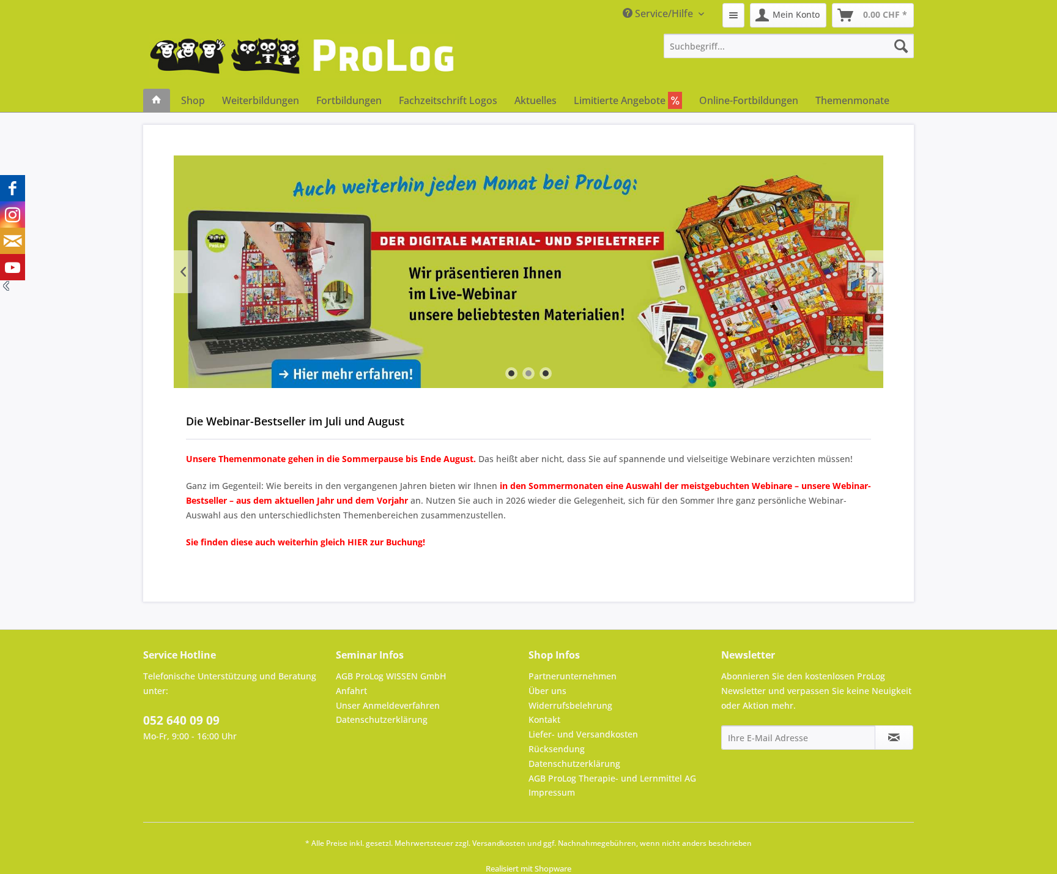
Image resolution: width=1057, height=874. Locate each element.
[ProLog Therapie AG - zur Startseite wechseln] (302, 61)
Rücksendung (556, 749)
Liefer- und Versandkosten (583, 734)
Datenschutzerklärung (382, 719)
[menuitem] (733, 15)
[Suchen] (901, 46)
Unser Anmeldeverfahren (388, 705)
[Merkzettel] (733, 15)
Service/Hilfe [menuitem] (663, 13)
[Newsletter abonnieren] (894, 737)
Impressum (551, 792)
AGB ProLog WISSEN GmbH (391, 676)
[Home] (156, 100)
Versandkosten (498, 843)
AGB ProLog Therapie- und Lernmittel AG (612, 778)
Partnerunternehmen (572, 676)
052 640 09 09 (181, 720)
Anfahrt (351, 691)
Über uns (547, 691)
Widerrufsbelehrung (570, 705)
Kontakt (544, 719)
